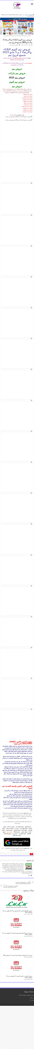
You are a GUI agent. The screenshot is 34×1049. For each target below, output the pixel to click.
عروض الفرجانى (17, 830)
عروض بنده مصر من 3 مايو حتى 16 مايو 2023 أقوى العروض (10, 886)
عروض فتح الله (17, 831)
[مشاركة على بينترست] (31, 854)
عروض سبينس (24, 831)
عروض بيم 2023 (17, 77)
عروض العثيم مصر (20, 826)
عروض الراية (24, 830)
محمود (30, 44)
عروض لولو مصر (22, 833)
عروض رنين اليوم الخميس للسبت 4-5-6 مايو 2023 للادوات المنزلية (23, 882)
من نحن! (32, 997)
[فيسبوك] (29, 875)
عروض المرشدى (7, 833)
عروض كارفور (28, 826)
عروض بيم (25, 14)
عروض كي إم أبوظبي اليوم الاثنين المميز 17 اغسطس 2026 (17, 955)
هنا (12, 92)
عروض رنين (15, 833)
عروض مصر (12, 44)
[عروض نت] (17, 5)
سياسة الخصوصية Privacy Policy (26, 995)
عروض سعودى (9, 830)
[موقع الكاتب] (31, 875)
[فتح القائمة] (32, 4)
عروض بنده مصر (11, 826)
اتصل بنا (32, 1000)
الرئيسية (31, 14)
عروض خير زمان (10, 828)
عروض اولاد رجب (24, 828)
